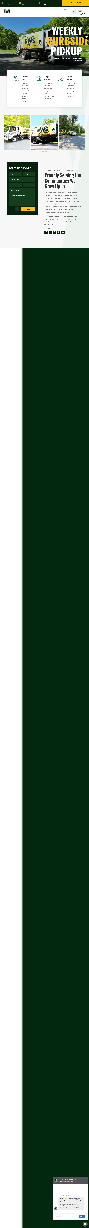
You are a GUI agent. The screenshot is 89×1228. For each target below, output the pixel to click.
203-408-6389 (81, 14)
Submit (28, 209)
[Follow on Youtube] (63, 232)
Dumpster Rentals (47, 78)
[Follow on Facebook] (46, 232)
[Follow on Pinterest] (58, 232)
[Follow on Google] (54, 232)
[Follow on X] (50, 232)
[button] (86, 37)
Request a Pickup (76, 3)
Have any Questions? (81, 11)
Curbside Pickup (24, 78)
